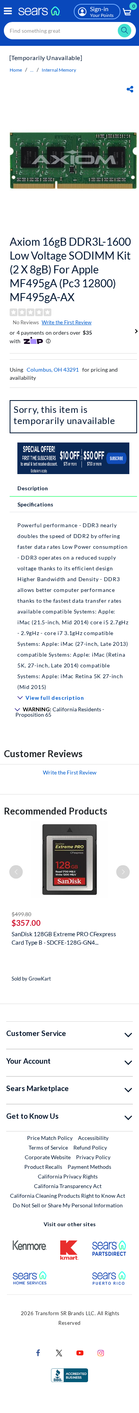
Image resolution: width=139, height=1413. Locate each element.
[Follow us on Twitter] (59, 1352)
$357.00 (26, 922)
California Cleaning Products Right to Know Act (67, 1195)
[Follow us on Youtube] (80, 1352)
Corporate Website (48, 1156)
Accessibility (93, 1138)
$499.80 (21, 914)
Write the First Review (67, 322)
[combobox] (70, 30)
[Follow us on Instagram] (100, 1352)
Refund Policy (90, 1147)
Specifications (35, 504)
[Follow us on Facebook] (38, 1352)
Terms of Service (48, 1147)
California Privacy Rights (68, 1176)
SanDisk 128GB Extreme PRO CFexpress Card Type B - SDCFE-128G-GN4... (64, 938)
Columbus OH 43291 (53, 369)
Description (32, 488)
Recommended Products (55, 810)
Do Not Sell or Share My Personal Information (68, 1205)
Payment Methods (89, 1166)
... (32, 70)
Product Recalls (43, 1166)
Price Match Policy (50, 1138)
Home (16, 70)
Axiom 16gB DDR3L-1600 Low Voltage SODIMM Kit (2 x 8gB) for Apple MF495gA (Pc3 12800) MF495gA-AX (70, 269)
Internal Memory (59, 70)
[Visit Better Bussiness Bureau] (69, 1374)
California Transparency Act (68, 1186)
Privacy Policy (93, 1157)
